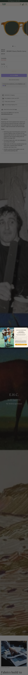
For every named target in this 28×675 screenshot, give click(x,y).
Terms (26, 342)
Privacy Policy (23, 342)
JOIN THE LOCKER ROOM (21, 344)
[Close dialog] (27, 328)
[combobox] (16, 339)
